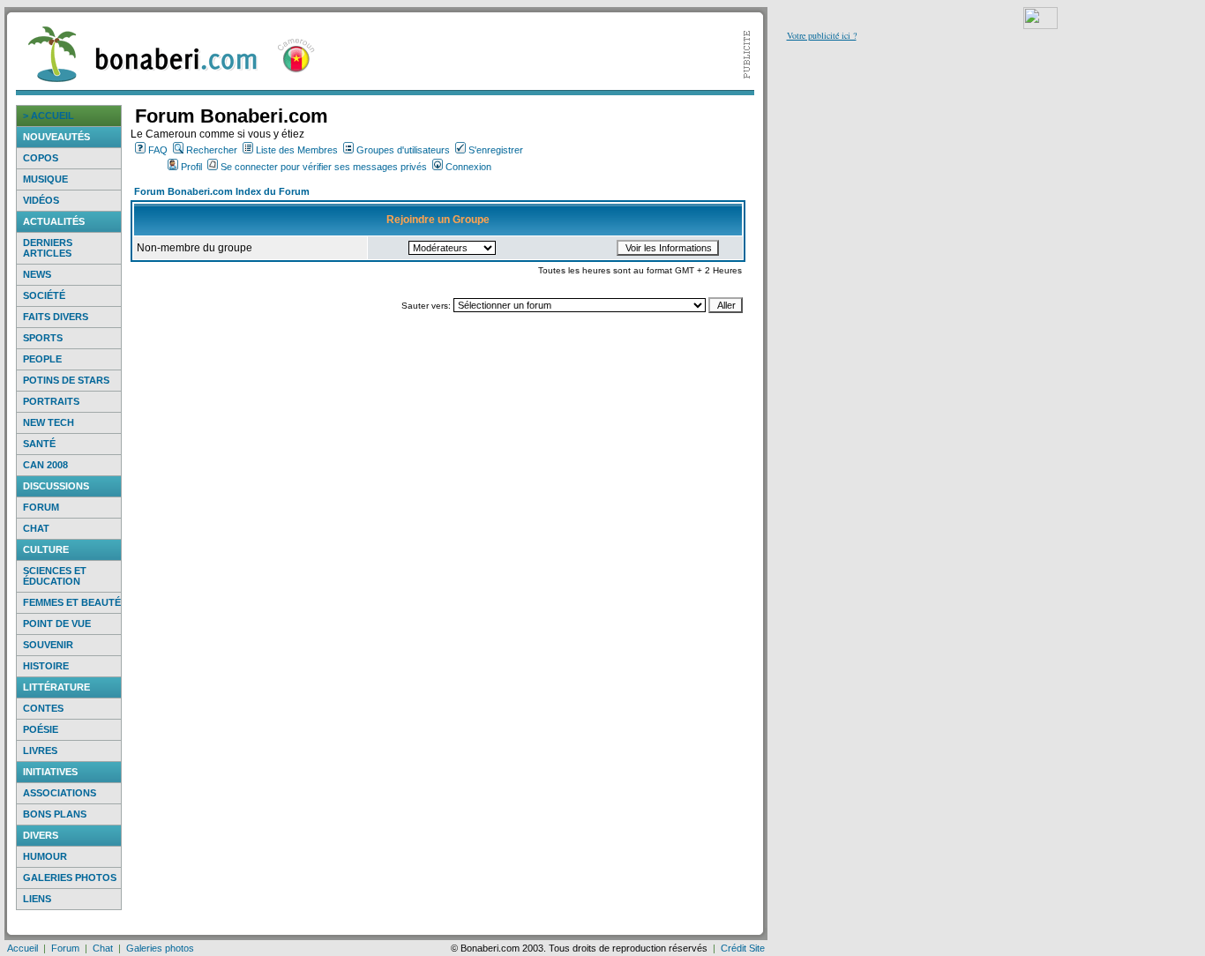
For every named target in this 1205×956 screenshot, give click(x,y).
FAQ (158, 150)
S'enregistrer (495, 150)
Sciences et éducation (54, 575)
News (37, 274)
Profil (191, 166)
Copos (40, 158)
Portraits (51, 401)
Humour (45, 856)
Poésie (40, 729)
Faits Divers (55, 316)
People (42, 359)
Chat (36, 528)
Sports (43, 337)
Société (44, 295)
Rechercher (211, 150)
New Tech (48, 422)
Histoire (46, 666)
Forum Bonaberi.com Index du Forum (222, 191)
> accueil (48, 115)
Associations (59, 793)
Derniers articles (47, 247)
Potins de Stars (66, 380)
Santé (39, 443)
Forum (41, 507)
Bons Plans (54, 814)
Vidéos (41, 200)
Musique (45, 179)
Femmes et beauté (72, 602)
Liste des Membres (297, 150)
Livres (40, 750)
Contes (43, 708)
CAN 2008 (45, 464)
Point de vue (57, 623)
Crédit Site (743, 948)
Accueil (22, 948)
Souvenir (48, 644)
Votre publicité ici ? (822, 35)
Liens (37, 898)
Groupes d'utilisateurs (403, 150)
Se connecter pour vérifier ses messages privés (324, 166)
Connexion (468, 166)
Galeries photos (69, 877)
